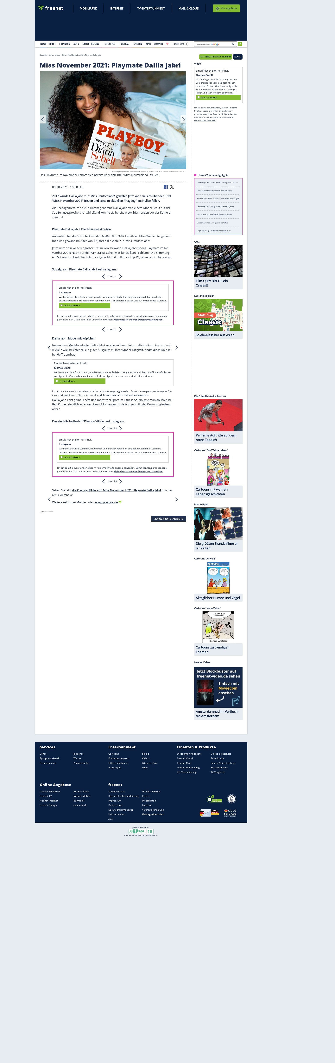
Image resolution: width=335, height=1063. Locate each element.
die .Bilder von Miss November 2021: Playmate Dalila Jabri (116, 490)
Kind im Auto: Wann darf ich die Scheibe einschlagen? (218, 198)
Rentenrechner (219, 767)
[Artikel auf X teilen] (172, 186)
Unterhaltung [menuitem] (91, 44)
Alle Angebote (229, 8)
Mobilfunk (88, 8)
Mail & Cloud (189, 8)
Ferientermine (48, 763)
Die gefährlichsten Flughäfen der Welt (212, 222)
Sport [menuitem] (52, 44)
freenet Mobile (82, 796)
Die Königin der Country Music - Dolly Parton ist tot (217, 182)
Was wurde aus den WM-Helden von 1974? (214, 214)
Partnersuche (81, 763)
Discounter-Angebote (189, 753)
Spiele (145, 753)
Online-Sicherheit (221, 753)
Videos (146, 758)
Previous (43, 119)
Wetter (77, 758)
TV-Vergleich (218, 772)
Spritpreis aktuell (49, 758)
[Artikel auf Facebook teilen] (166, 186)
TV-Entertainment (151, 8)
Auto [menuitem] (76, 44)
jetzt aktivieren (72, 305)
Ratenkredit (217, 758)
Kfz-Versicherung (187, 772)
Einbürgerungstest (119, 758)
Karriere (147, 805)
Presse (146, 796)
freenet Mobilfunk (50, 791)
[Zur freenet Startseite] (51, 8)
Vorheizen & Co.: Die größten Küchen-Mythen (215, 206)
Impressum (114, 800)
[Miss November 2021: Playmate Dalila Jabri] (113, 120)
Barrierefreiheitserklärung (123, 796)
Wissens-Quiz (150, 763)
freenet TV (46, 796)
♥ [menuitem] (167, 44)
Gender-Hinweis (151, 791)
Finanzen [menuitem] (64, 44)
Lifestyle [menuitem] (110, 44)
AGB (110, 818)
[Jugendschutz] (141, 831)
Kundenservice (116, 791)
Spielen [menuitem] (138, 44)
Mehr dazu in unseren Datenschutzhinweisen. (138, 319)
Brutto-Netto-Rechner (223, 763)
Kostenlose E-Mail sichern (215, 56)
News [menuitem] (43, 44)
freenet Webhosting (188, 767)
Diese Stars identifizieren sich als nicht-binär (214, 190)
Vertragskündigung (153, 809)
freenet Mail (184, 763)
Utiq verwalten (116, 814)
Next (183, 119)
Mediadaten (149, 800)
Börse (43, 753)
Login (237, 56)
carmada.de (80, 805)
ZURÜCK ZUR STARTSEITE (169, 518)
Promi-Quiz (114, 767)
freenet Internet (49, 800)
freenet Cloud (185, 758)
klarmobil (78, 800)
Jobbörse (78, 753)
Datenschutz (115, 805)
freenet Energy (48, 805)
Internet (116, 8)
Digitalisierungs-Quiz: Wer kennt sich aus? (214, 230)
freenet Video (81, 791)
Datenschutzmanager (120, 809)
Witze (145, 767)
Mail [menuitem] (148, 44)
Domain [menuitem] (158, 44)
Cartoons (113, 753)
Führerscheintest (118, 763)
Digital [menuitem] (125, 44)
